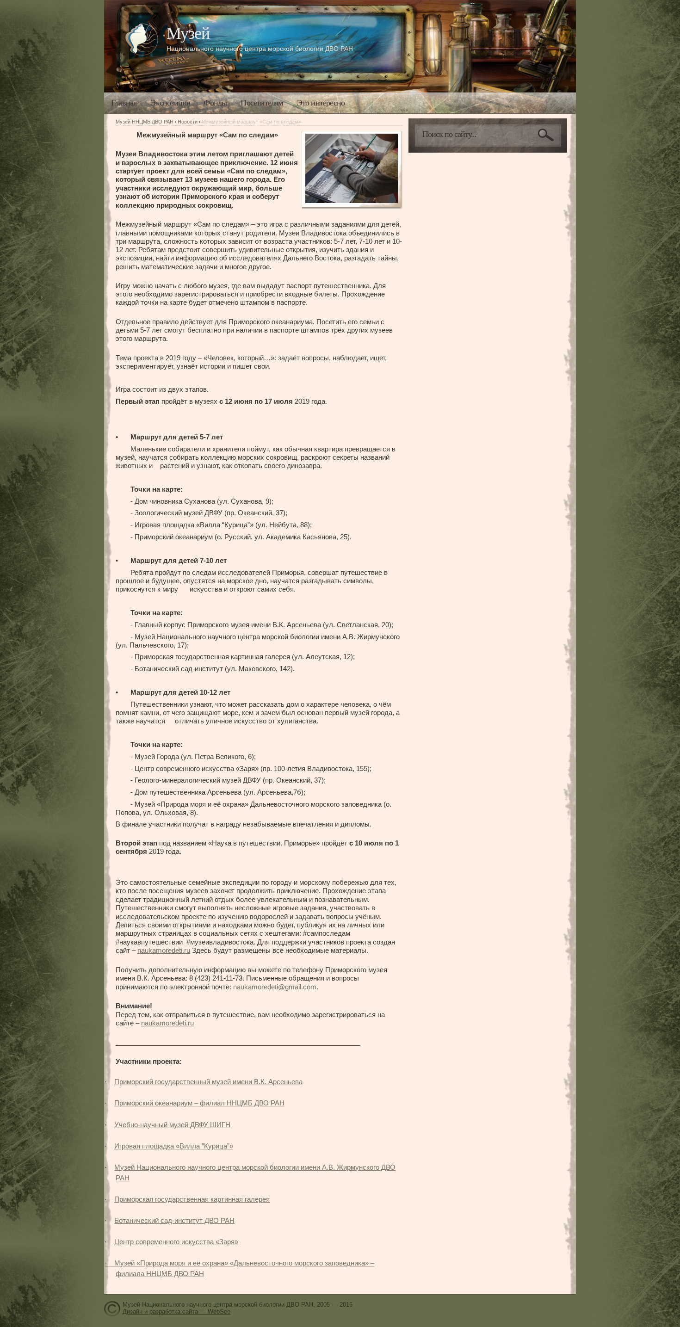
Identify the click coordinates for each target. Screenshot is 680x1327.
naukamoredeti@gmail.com (274, 987)
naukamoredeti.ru (163, 950)
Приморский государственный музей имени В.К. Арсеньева (208, 1082)
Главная (123, 102)
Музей (188, 33)
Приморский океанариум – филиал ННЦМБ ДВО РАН (199, 1103)
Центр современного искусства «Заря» (176, 1242)
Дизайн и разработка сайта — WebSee (176, 1311)
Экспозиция (170, 102)
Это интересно (321, 102)
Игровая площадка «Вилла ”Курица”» (173, 1146)
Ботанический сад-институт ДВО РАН (174, 1220)
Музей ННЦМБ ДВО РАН (144, 121)
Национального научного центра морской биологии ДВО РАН (260, 48)
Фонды (215, 102)
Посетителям (262, 102)
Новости (188, 121)
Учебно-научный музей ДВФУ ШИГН (172, 1125)
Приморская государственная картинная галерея (192, 1199)
